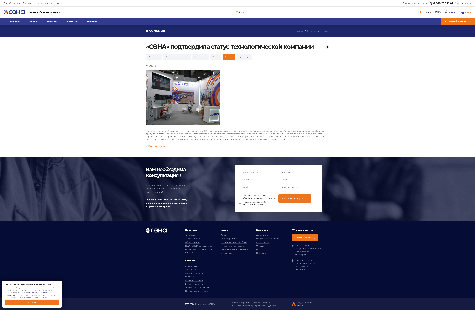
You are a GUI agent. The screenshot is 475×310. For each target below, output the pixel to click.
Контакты (92, 21)
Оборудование (192, 242)
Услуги (33, 21)
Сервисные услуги (194, 280)
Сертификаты (262, 242)
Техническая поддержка (415, 3)
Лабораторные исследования (235, 249)
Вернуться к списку (157, 146)
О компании (262, 235)
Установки (190, 235)
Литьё (223, 235)
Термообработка (229, 238)
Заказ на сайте (192, 266)
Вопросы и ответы (194, 284)
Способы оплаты (12, 3)
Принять (31, 303)
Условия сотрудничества (47, 3)
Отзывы (260, 246)
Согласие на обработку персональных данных (253, 305)
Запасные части (193, 238)
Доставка (27, 3)
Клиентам (72, 21)
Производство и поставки (268, 238)
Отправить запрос (292, 198)
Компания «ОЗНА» (206, 304)
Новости (260, 249)
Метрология (226, 253)
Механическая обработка (233, 246)
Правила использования (197, 291)
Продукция (14, 21)
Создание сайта (304, 302)
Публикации (262, 253)
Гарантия (189, 276)
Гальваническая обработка (234, 242)
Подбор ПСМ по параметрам (199, 246)
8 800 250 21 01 (443, 3)
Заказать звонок (463, 3)
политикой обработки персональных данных (259, 196)
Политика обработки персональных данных (252, 302)
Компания (52, 21)
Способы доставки (194, 273)
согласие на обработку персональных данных (256, 203)
